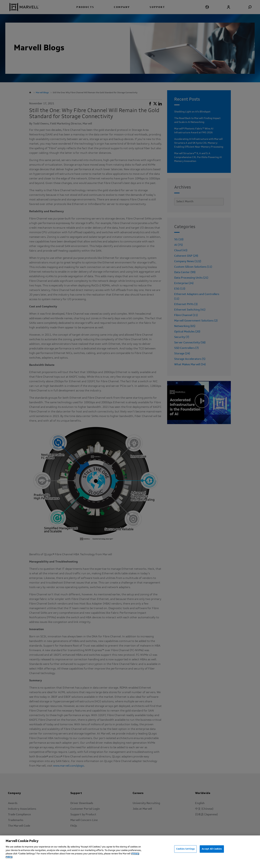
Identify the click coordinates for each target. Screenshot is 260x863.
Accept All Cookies (212, 849)
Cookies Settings (185, 849)
